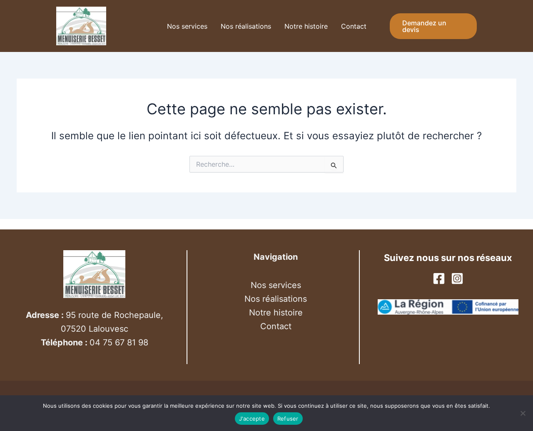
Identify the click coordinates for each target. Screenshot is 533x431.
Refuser (288, 418)
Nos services (187, 26)
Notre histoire (306, 26)
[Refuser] (522, 413)
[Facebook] (439, 278)
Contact (353, 26)
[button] (454, 26)
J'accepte (252, 418)
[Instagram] (457, 278)
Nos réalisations (246, 26)
